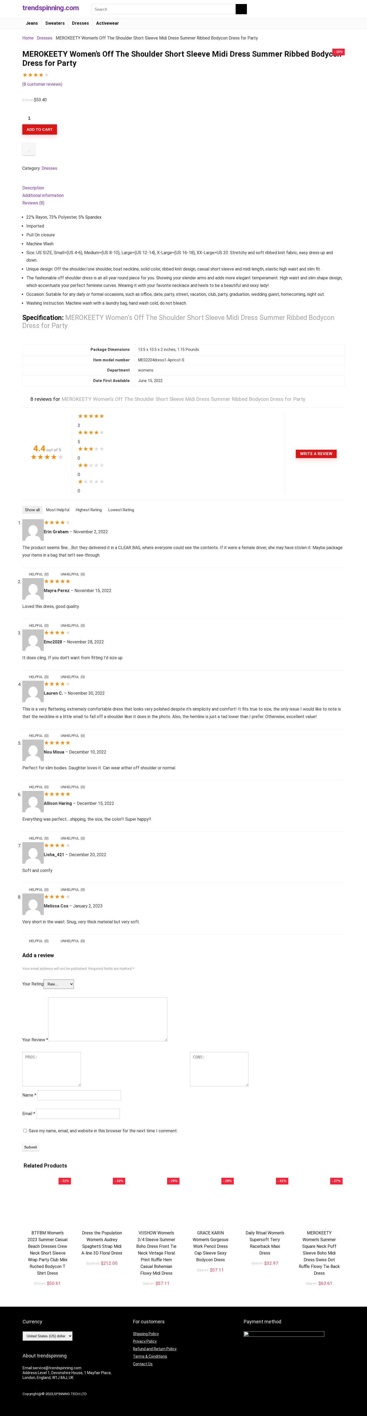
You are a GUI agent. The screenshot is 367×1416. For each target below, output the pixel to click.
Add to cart (40, 129)
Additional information (43, 195)
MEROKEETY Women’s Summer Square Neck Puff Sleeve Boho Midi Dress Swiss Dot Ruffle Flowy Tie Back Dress (319, 1253)
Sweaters (55, 23)
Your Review (35, 1039)
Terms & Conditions (150, 1356)
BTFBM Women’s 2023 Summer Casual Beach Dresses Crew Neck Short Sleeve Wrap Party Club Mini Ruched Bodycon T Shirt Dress (47, 1253)
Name (29, 1095)
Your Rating (33, 983)
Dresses (80, 23)
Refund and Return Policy (155, 1349)
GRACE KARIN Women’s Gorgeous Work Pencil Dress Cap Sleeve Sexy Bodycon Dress (210, 1246)
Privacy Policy (145, 1341)
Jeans (32, 23)
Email (28, 1113)
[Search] (241, 9)
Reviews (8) (33, 203)
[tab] (183, 188)
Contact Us (143, 1364)
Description (33, 187)
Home (28, 38)
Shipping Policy (146, 1334)
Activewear (107, 23)
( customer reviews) (42, 84)
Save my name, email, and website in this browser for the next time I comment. (103, 1130)
